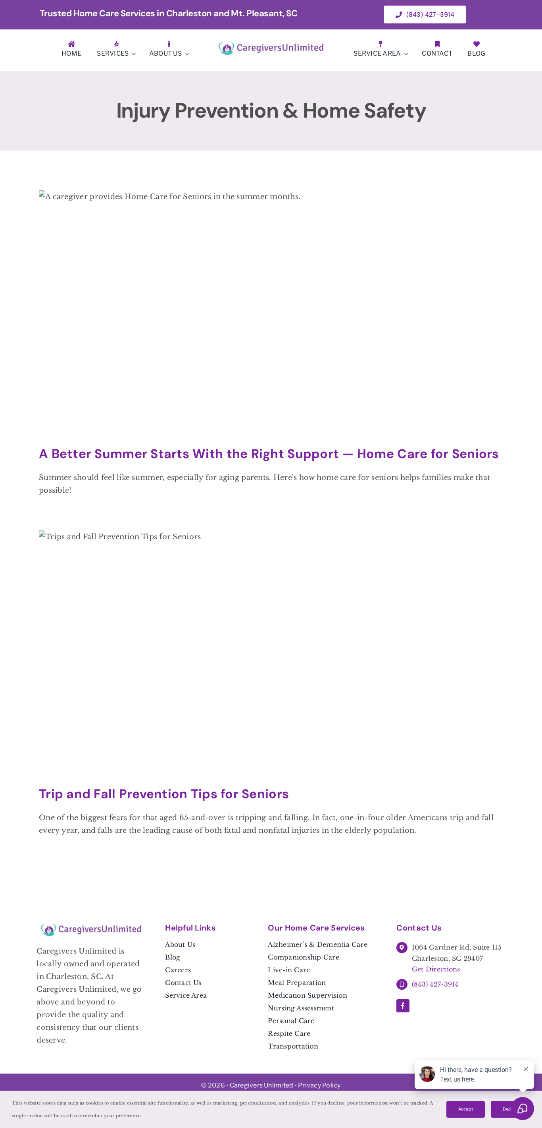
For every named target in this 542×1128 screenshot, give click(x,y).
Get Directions (436, 969)
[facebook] (402, 1005)
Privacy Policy (319, 1085)
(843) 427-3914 (435, 984)
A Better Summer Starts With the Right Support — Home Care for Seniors (269, 453)
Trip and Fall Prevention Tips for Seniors (164, 794)
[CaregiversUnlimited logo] (271, 44)
